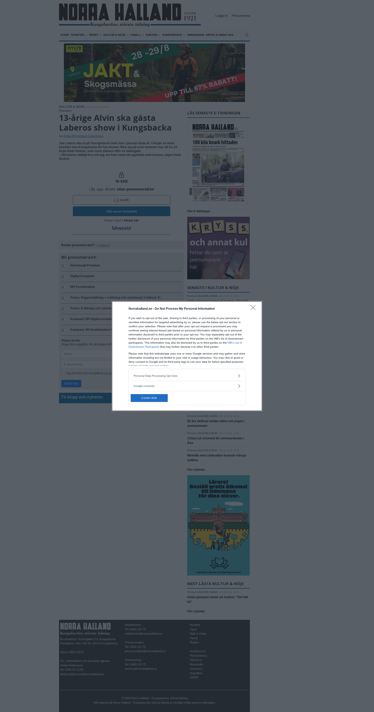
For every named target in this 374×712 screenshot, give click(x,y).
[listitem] (187, 376)
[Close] (254, 309)
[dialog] (187, 356)
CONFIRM (149, 398)
